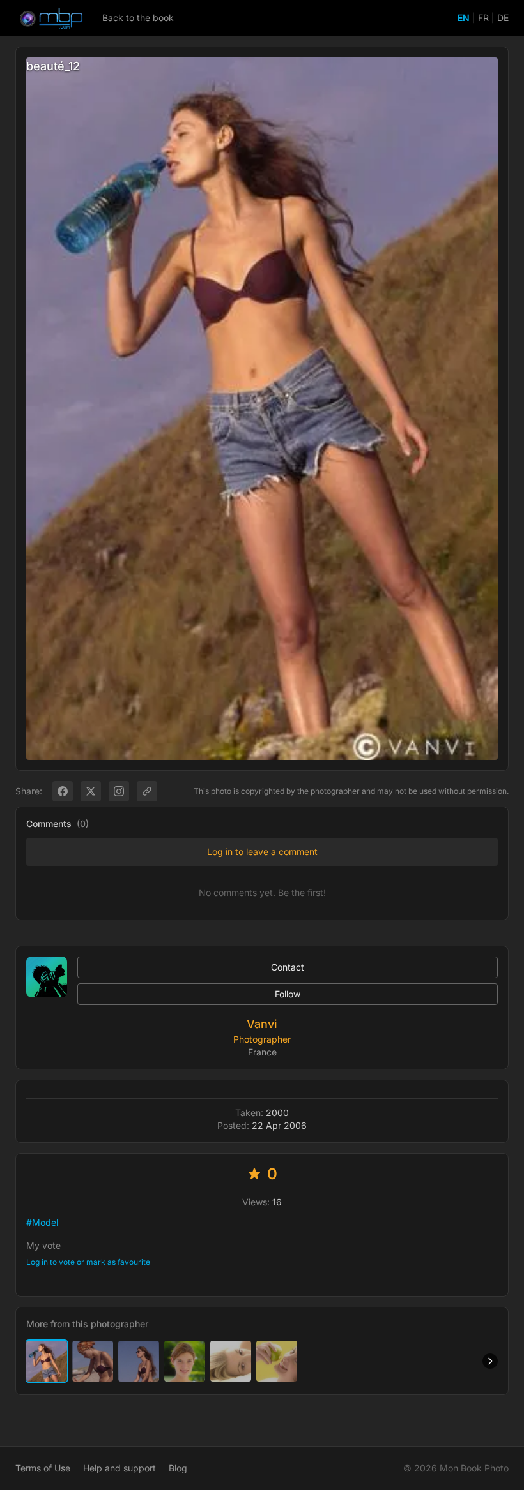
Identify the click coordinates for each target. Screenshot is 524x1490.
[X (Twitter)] (91, 791)
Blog (178, 1468)
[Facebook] (62, 791)
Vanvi (262, 1024)
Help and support (119, 1468)
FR (483, 17)
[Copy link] (147, 791)
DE (503, 17)
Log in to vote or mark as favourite (88, 1262)
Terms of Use (42, 1468)
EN (464, 17)
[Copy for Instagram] (119, 791)
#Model (42, 1222)
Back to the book (138, 17)
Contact (287, 967)
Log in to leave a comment (262, 851)
